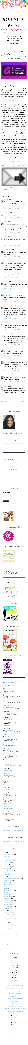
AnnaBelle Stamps (8, 884)
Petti (5, 322)
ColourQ (6, 894)
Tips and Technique (8, 938)
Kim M (6, 221)
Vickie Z (6, 281)
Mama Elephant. (7, 920)
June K (6, 236)
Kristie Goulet (7, 249)
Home (3, 29)
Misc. (5, 902)
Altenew (6, 888)
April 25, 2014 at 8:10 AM (12, 301)
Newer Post (4, 401)
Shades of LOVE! (15, 999)
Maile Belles (7, 794)
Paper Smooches (7, 914)
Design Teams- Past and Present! (14, 30)
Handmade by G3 (14, 22)
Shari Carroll (7, 764)
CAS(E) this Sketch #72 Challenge (15, 996)
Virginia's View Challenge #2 (15, 1006)
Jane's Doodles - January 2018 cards (13, 790)
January (14, 1017)
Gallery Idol (6, 930)
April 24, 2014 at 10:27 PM (12, 277)
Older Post (24, 401)
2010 (13, 1024)
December (14, 963)
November (14, 965)
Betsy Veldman (8, 770)
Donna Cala (7, 212)
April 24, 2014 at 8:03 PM (12, 245)
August (14, 970)
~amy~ (6, 349)
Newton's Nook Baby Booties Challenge (15, 1011)
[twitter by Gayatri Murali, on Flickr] (8, 433)
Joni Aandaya (7, 784)
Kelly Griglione (8, 719)
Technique (6, 932)
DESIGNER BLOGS (21, 1043)
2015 (13, 960)
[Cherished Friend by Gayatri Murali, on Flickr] (14, 100)
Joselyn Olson (7, 813)
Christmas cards (7, 862)
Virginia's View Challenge (10, 934)
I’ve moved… (7, 781)
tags (5, 886)
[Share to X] (14, 187)
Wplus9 (5, 864)
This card (8, 56)
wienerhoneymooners (10, 375)
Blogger (17, 1036)
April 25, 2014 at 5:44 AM (12, 288)
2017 (14, 957)
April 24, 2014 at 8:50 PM (12, 256)
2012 (13, 1020)
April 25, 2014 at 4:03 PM (12, 329)
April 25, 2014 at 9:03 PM (12, 370)
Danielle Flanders (8, 803)
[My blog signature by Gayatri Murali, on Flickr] (14, 161)
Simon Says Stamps (8, 854)
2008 (13, 1027)
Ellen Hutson (7, 940)
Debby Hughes (7, 725)
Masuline (6, 922)
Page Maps (6, 946)
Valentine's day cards (8, 918)
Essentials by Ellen (8, 896)
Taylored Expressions (9, 866)
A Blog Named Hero (8, 890)
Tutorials (6, 948)
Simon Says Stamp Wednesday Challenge (15, 987)
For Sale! (19, 32)
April (14, 977)
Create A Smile (7, 926)
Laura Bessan (7, 799)
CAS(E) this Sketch (8, 870)
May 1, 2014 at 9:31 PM (11, 395)
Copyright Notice (14, 29)
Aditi (5, 944)
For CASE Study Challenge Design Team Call (15, 985)
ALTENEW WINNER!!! (9, 786)
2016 (13, 958)
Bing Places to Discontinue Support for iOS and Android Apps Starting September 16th (13, 739)
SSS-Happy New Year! (10, 800)
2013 (13, 1019)
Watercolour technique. (9, 916)
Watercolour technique (9, 900)
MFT (5, 858)
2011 (13, 1022)
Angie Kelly (7, 789)
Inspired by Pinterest (8, 912)
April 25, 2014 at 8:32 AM (12, 318)
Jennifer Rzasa (8, 818)
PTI (5, 852)
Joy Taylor (6, 736)
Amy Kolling (7, 695)
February (14, 1015)
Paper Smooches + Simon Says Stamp (13, 814)
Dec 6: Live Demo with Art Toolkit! (13, 751)
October (14, 967)
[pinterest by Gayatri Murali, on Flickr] (9, 435)
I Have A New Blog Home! (11, 756)
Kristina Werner (8, 689)
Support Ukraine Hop (10, 761)
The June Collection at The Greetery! (14, 771)
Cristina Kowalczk (8, 808)
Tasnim (6, 759)
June (14, 974)
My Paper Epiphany (9, 292)
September (14, 969)
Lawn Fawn (6, 892)
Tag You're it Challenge (9, 906)
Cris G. (5, 386)
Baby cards (6, 928)
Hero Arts (6, 868)
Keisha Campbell (8, 775)
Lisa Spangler (7, 750)
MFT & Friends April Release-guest (13, 776)
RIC (5, 876)
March (14, 1013)
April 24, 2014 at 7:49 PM (12, 232)
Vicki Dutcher (7, 360)
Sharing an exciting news (15, 982)
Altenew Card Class (9, 819)
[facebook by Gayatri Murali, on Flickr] (13, 433)
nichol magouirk (8, 755)
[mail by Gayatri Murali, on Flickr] (4, 433)
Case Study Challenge (16, 189)
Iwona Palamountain (9, 730)
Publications (6, 908)
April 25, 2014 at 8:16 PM (12, 355)
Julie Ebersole (7, 780)
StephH (6, 260)
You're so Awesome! (15, 1003)
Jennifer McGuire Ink (9, 701)
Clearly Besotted (7, 880)
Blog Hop (6, 882)
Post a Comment (5, 399)
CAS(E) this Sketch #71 (15, 1005)
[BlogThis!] (12, 187)
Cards (5, 910)
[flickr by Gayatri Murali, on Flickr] (4, 435)
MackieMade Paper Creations (11, 334)
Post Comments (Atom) (14, 405)
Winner (5, 936)
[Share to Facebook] (15, 187)
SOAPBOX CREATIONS (10, 713)
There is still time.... (15, 1001)
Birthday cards (7, 898)
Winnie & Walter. (8, 860)
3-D (5, 872)
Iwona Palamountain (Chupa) (12, 305)
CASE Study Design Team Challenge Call (13, 49)
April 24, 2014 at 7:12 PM (12, 217)
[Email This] (11, 187)
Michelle (6, 199)
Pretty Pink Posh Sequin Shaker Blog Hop (15, 983)
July (14, 972)
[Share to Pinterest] (16, 187)
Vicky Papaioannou (9, 682)
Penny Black (7, 874)
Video (5, 942)
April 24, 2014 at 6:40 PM (12, 208)
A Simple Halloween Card (11, 809)
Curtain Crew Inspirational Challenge (12, 878)
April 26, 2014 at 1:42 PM (12, 382)
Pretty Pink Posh (7, 856)
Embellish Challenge (8, 904)
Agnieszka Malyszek (9, 707)
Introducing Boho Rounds (11, 795)
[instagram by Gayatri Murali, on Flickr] (19, 433)
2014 (13, 962)
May (14, 975)
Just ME (6, 744)
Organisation (7, 924)
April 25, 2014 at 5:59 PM (12, 344)
